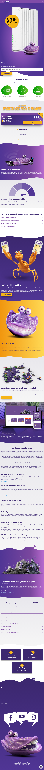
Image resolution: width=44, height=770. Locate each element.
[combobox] (22, 69)
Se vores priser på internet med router (8, 495)
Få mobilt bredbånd (7, 294)
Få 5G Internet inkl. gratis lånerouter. (7, 592)
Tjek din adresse (6, 397)
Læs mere (2, 507)
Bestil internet (6, 73)
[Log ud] (42, 1)
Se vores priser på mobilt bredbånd (7, 492)
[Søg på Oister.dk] (36, 1)
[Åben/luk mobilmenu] (2, 1)
